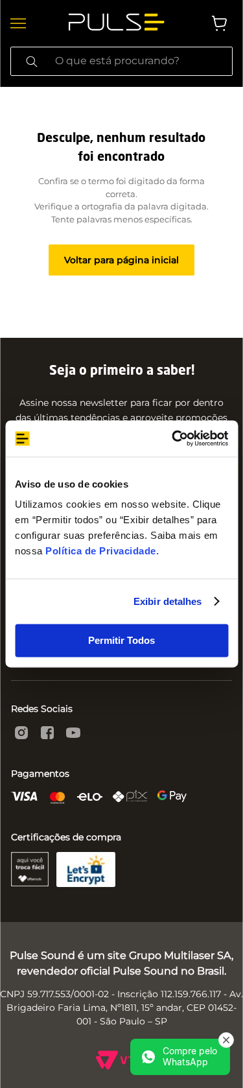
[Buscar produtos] (32, 61)
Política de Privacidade (100, 550)
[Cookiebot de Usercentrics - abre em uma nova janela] (173, 438)
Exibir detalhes (167, 601)
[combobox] (121, 61)
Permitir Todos (121, 640)
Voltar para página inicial (121, 260)
